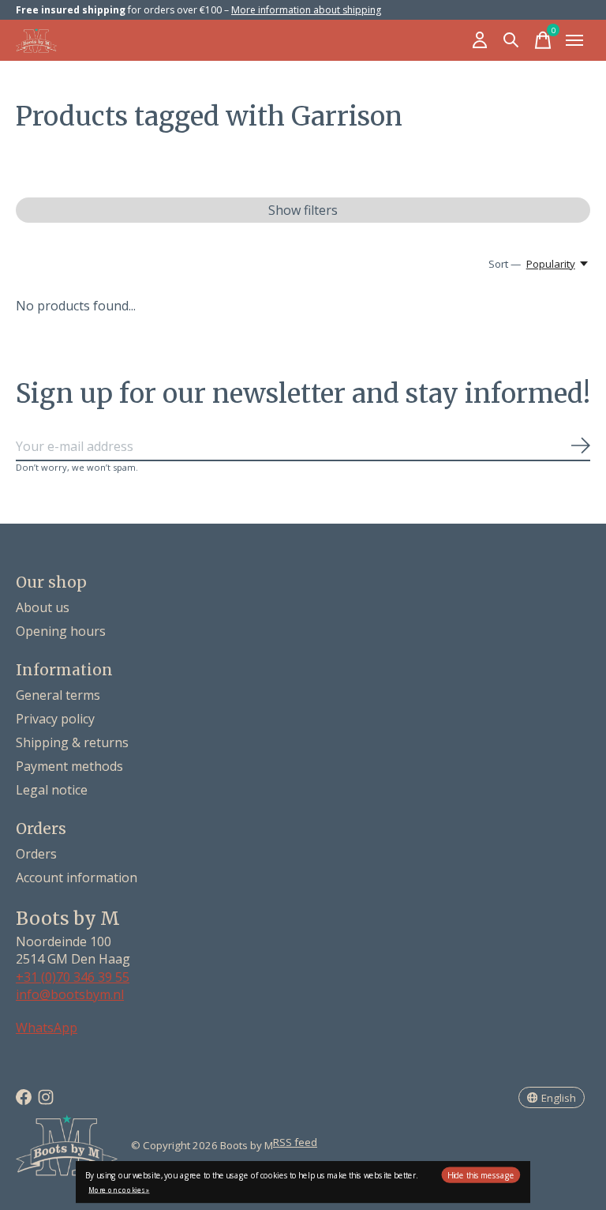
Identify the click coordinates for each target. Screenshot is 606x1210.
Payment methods (69, 766)
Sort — (504, 264)
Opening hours (61, 631)
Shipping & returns (72, 742)
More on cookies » (118, 1190)
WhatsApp (46, 1027)
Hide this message (480, 1175)
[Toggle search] (511, 40)
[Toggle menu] (574, 40)
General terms (58, 695)
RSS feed (295, 1142)
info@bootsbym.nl (70, 994)
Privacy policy (55, 718)
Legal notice (52, 790)
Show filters (303, 210)
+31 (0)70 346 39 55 (72, 977)
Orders (36, 853)
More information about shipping (306, 10)
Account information (76, 877)
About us (42, 607)
